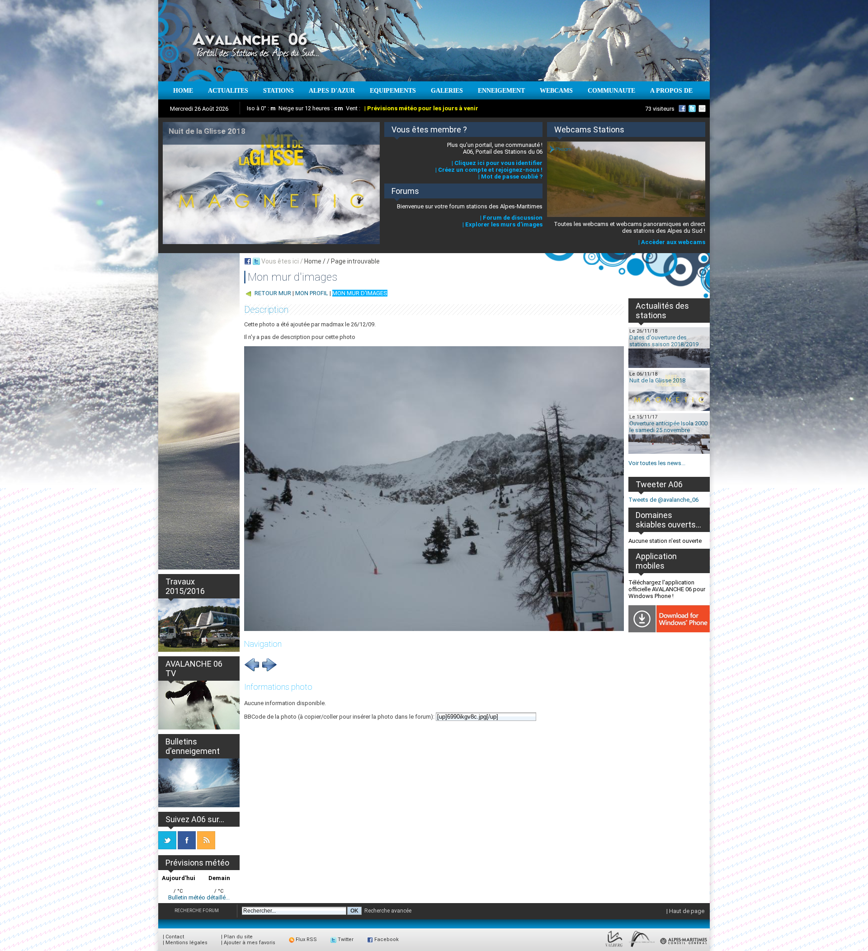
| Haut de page (685, 911)
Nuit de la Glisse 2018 (657, 380)
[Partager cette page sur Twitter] (256, 261)
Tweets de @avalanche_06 (663, 499)
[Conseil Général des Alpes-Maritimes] (684, 947)
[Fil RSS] (206, 847)
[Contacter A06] (703, 108)
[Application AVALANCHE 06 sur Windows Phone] (669, 630)
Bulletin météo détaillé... (199, 897)
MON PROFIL (311, 293)
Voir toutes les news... (656, 463)
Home (312, 261)
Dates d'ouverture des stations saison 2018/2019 (663, 341)
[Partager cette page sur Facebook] (247, 261)
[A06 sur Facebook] (682, 108)
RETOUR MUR (273, 293)
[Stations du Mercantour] (642, 947)
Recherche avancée (387, 911)
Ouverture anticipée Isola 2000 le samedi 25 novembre (668, 426)
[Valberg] (614, 947)
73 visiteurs (660, 108)
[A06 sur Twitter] (692, 108)
